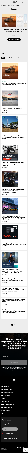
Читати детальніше (14, 39)
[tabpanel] (14, 192)
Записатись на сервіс (23, 2)
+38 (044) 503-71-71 (10, 433)
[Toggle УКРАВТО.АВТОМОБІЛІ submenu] (13, 392)
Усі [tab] (3, 53)
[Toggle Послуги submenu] (6, 398)
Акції (2, 413)
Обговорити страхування (10, 438)
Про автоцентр (5, 401)
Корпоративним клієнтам (7, 404)
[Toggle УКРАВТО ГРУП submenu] (9, 387)
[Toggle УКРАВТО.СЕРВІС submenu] (10, 395)
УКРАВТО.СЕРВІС (5, 395)
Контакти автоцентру (6, 407)
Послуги (3, 398)
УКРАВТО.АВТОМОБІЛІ (7, 392)
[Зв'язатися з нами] (25, 450)
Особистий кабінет (6, 410)
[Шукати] (17, 2)
